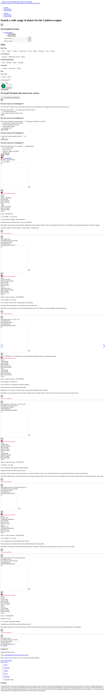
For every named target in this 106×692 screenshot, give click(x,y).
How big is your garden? (7, 110)
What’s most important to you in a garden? (12, 146)
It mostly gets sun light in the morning (35, 121)
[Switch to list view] (1, 156)
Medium (9, 62)
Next (2, 114)
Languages (7, 668)
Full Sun (4, 68)
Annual (52, 51)
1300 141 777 (8, 657)
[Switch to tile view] (3, 156)
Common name (8, 38)
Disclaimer (7, 676)
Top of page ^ (4, 662)
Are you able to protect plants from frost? (11, 136)
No (7, 83)
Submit (7, 154)
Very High (20, 62)
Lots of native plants (8, 148)
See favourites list (7, 158)
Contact (6, 7)
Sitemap (6, 670)
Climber (14, 51)
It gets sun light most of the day (11, 124)
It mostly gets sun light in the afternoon (13, 123)
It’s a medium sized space (9, 111)
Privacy (6, 673)
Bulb (35, 51)
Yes (3, 83)
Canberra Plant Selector (34, 3)
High (14, 62)
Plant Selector (7, 9)
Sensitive (4, 57)
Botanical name (8, 41)
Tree (3, 51)
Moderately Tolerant (14, 57)
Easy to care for (7, 149)
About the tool (8, 10)
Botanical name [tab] (11, 35)
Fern (47, 51)
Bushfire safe (6, 152)
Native (9, 77)
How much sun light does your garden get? (12, 121)
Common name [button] (8, 32)
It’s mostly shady (7, 128)
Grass (30, 51)
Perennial (41, 51)
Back (2, 129)
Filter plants (4, 161)
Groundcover (23, 51)
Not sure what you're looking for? (11, 97)
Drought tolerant (29, 146)
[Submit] (29, 38)
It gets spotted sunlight (8, 126)
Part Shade (12, 68)
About (5, 665)
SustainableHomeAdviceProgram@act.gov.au (16, 655)
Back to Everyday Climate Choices (11, 1)
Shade (19, 68)
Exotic (4, 77)
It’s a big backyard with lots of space (25, 110)
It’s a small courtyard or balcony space (13, 113)
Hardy (23, 57)
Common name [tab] (11, 34)
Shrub (9, 51)
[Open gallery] (29, 188)
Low (3, 62)
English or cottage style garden (11, 151)
